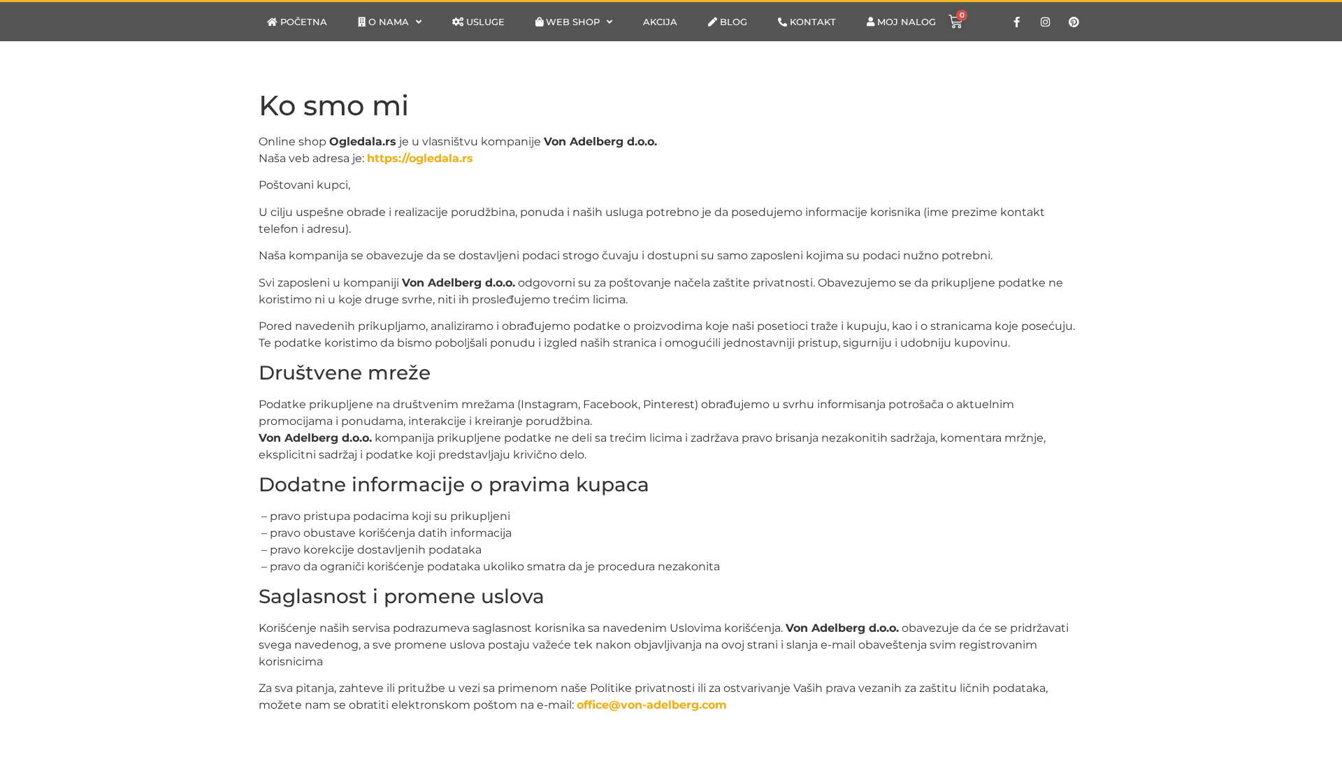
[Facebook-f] (1016, 21)
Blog (732, 21)
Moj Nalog (905, 21)
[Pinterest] (1074, 21)
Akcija (660, 21)
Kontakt (811, 21)
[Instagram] (1045, 21)
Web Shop (571, 21)
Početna (302, 21)
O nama (387, 21)
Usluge (484, 21)
